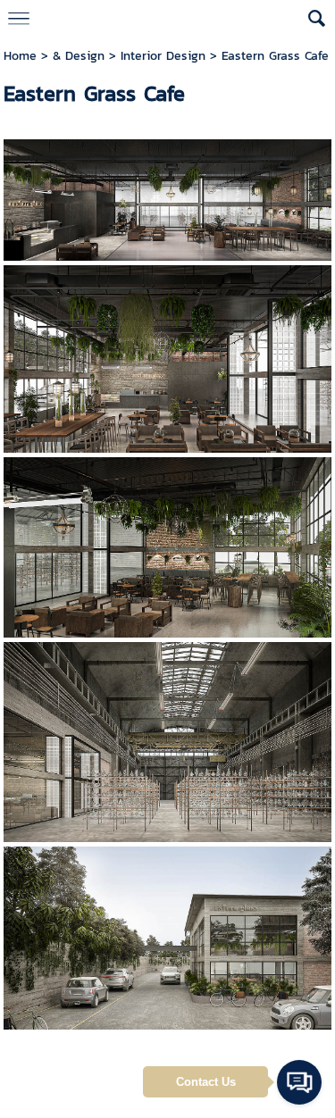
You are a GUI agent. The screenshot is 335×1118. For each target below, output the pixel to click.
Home (20, 55)
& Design (81, 55)
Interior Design (163, 55)
